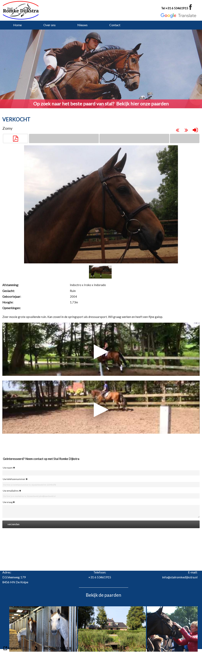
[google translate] (178, 15)
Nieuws (82, 25)
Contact (114, 25)
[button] (15, 139)
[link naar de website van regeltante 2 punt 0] (53, 649)
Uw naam (8, 467)
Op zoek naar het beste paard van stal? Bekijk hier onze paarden (101, 103)
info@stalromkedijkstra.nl (179, 577)
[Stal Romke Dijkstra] (22, 10)
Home (17, 25)
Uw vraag (7, 502)
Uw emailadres (11, 490)
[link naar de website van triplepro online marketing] (17, 649)
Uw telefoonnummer (14, 479)
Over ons (49, 25)
